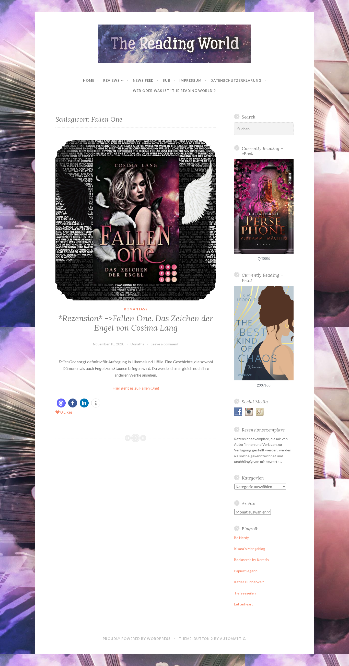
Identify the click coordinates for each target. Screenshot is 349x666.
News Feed (143, 80)
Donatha (137, 344)
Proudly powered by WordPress (137, 639)
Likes (66, 412)
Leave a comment (165, 344)
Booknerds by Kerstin (251, 559)
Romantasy (136, 309)
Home (88, 80)
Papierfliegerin (246, 571)
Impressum (190, 80)
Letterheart (243, 604)
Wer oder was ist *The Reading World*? (174, 91)
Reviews (111, 80)
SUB (166, 80)
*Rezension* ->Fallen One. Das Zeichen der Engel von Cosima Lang (135, 323)
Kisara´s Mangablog (249, 548)
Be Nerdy (241, 537)
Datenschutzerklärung (236, 80)
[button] (61, 403)
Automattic (232, 639)
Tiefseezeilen (245, 593)
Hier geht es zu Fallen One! (135, 387)
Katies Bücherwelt (249, 582)
